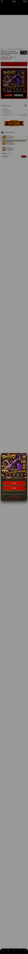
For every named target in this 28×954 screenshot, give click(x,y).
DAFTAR (14, 488)
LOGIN (14, 483)
